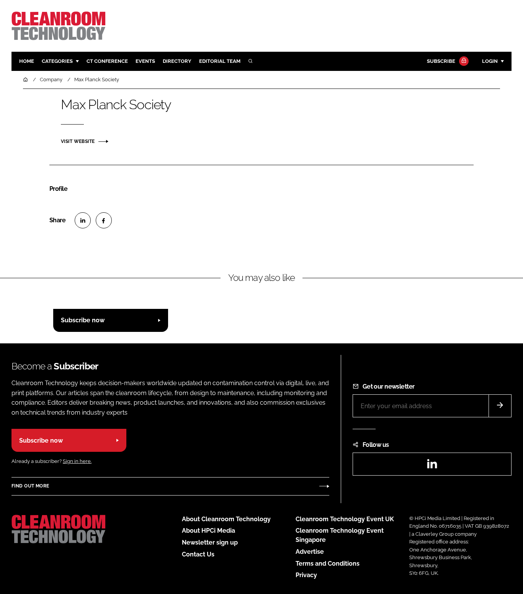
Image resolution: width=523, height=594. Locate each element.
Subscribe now (83, 320)
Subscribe (441, 61)
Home (26, 61)
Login (490, 61)
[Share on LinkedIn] (83, 220)
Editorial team (219, 61)
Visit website (78, 141)
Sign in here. (77, 461)
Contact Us (198, 554)
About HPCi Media (208, 530)
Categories (57, 61)
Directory (177, 61)
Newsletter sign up (210, 542)
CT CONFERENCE (107, 61)
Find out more (30, 486)
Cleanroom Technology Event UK (345, 519)
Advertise (310, 551)
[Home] (26, 79)
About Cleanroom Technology (226, 519)
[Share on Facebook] (104, 220)
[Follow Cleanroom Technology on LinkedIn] (432, 466)
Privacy (306, 575)
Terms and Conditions (328, 563)
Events (145, 61)
